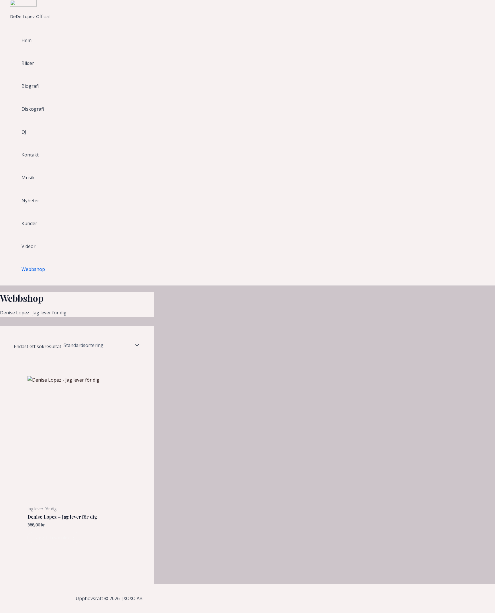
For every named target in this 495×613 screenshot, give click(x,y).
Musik (28, 177)
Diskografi (32, 109)
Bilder (27, 63)
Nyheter (30, 200)
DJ (23, 132)
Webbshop (33, 269)
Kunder (29, 223)
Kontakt (30, 155)
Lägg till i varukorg (54, 537)
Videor (28, 246)
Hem (26, 40)
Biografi (30, 86)
